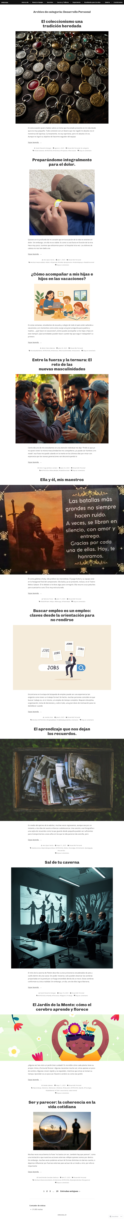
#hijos (52, 601)
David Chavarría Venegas (43, 148)
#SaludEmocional (89, 262)
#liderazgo (58, 601)
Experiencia (76, 2)
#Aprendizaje (37, 1088)
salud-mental (73, 1090)
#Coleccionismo (39, 150)
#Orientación (80, 848)
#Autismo (45, 1088)
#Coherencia (57, 1180)
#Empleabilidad (51, 720)
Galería (107, 2)
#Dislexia (59, 1088)
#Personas (55, 995)
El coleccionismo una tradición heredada (62, 23)
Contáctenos (118, 2)
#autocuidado (40, 262)
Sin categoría (85, 148)
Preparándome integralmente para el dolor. (62, 162)
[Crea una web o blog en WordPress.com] (65, 1215)
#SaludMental (50, 1090)
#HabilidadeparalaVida (64, 720)
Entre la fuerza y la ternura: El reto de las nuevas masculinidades (62, 364)
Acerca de (25, 2)
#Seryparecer (86, 1180)
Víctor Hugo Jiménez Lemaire (48, 468)
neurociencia (64, 1090)
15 (57, 1191)
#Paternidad (66, 601)
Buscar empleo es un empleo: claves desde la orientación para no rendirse (62, 615)
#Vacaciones (76, 350)
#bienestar (52, 1088)
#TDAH (57, 1090)
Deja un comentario (85, 151)
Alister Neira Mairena (48, 348)
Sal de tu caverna (62, 862)
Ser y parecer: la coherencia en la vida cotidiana (62, 1104)
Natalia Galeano (48, 1085)
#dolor (48, 262)
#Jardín (81, 1088)
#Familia (60, 262)
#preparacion (68, 262)
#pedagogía (88, 848)
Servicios (50, 2)
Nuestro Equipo (37, 2)
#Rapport (63, 995)
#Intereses (54, 350)
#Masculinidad (53, 470)
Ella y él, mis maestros (62, 479)
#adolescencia (36, 848)
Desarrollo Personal (73, 148)
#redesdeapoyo (78, 262)
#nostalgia (72, 848)
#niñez (66, 848)
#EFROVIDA (48, 150)
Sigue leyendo (33, 142)
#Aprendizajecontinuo (48, 848)
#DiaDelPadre (45, 601)
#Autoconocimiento (46, 1180)
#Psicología (87, 1088)
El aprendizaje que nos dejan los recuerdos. (62, 731)
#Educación (66, 1088)
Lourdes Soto (48, 717)
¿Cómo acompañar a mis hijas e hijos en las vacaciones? (62, 276)
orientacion (74, 720)
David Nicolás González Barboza (48, 1177)
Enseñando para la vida (92, 2)
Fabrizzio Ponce (48, 599)
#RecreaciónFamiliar (65, 350)
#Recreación (72, 150)
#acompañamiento (36, 350)
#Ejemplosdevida (75, 1180)
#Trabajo (69, 995)
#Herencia (56, 150)
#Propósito (64, 150)
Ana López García (48, 260)
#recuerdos (61, 850)
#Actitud (33, 262)
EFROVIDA (4, 2)
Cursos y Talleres (63, 2)
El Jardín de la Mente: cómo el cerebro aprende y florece (62, 1007)
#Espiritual (53, 262)
